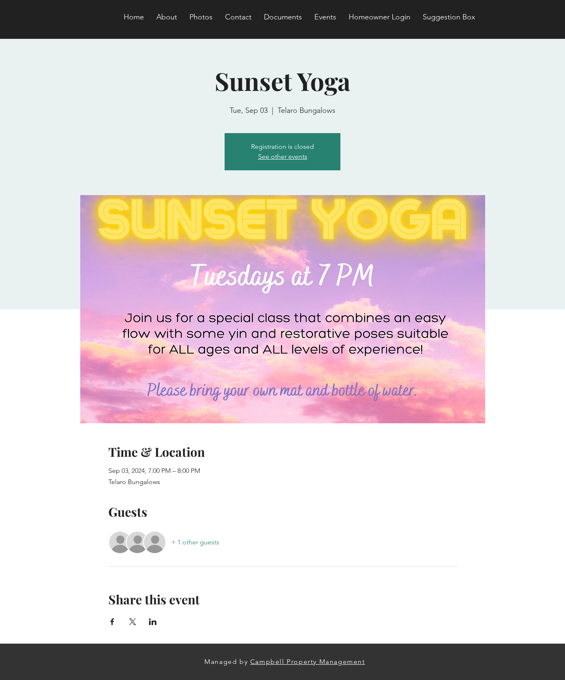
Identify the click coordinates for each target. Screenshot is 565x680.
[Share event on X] (132, 621)
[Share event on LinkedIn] (153, 621)
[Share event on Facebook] (112, 621)
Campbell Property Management (307, 662)
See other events (282, 156)
